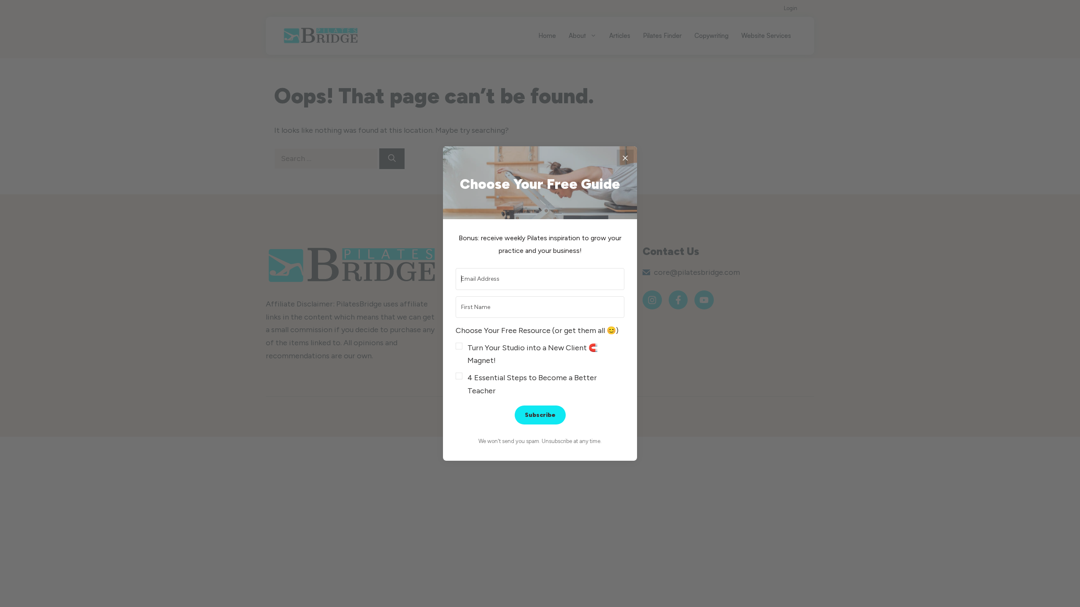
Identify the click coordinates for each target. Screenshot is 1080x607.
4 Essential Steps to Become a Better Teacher (532, 384)
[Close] (625, 158)
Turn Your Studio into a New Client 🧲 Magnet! (532, 354)
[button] (540, 360)
